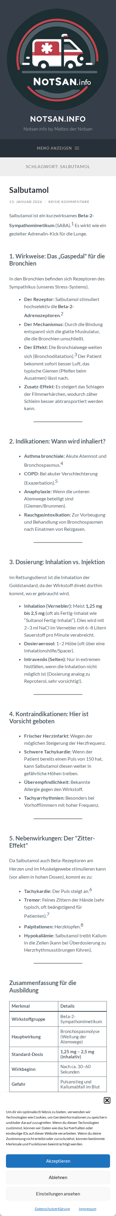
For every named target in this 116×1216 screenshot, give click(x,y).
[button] (107, 1100)
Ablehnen (58, 1177)
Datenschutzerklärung (52, 1208)
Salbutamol (29, 190)
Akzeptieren (58, 1161)
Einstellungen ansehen (58, 1193)
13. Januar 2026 (25, 201)
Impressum (87, 1208)
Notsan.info (58, 118)
